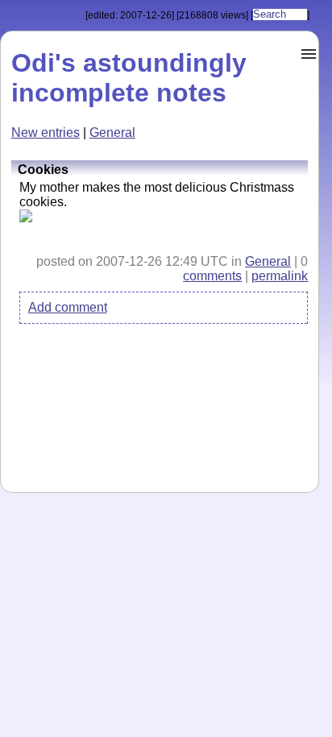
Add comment (67, 307)
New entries (45, 132)
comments (212, 276)
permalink (279, 276)
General (112, 132)
